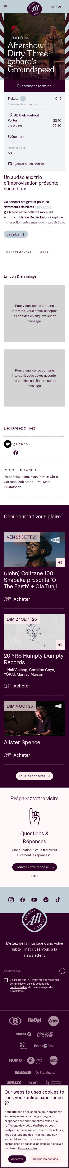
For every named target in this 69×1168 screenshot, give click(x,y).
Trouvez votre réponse (32, 867)
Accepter (17, 1159)
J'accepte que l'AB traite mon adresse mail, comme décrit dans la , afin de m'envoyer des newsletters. (35, 985)
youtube (34, 899)
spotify (46, 899)
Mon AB (56, 7)
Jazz (44, 252)
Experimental (19, 252)
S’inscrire (62, 971)
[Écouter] (60, 562)
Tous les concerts (32, 776)
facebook (22, 899)
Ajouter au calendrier (28, 164)
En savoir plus (27, 1148)
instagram (11, 899)
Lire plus (13, 234)
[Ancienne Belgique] (34, 9)
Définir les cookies (45, 1159)
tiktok (58, 899)
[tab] (32, 876)
